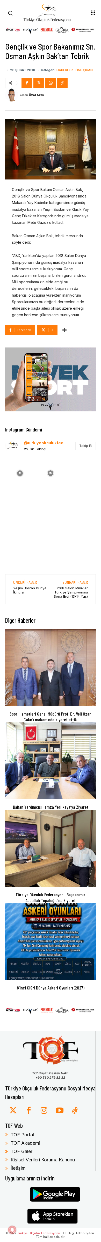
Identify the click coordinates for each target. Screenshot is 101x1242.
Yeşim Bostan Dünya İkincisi (29, 590)
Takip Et (85, 445)
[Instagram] (44, 1111)
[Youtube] (59, 1111)
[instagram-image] (20, 473)
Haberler (64, 70)
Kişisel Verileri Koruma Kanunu (43, 1159)
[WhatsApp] (50, 83)
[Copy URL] (62, 83)
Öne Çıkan (84, 70)
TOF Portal (22, 1134)
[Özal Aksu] (12, 94)
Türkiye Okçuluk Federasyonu (38, 1233)
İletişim (18, 1168)
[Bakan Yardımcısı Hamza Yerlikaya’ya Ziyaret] (50, 760)
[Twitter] (13, 1111)
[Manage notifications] (12, 1230)
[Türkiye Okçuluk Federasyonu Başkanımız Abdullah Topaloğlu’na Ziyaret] (50, 848)
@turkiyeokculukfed (43, 442)
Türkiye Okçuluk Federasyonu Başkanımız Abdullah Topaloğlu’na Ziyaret (50, 897)
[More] (64, 330)
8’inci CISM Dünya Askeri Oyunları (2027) (50, 988)
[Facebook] (26, 83)
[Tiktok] (75, 1111)
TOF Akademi (25, 1143)
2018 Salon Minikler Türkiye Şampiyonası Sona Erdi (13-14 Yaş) (71, 592)
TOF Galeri (22, 1151)
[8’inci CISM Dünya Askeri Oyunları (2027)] (50, 941)
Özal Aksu (36, 95)
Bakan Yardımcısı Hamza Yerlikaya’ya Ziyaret (50, 807)
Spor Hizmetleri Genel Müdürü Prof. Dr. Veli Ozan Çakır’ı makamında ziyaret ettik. (50, 716)
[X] (38, 83)
